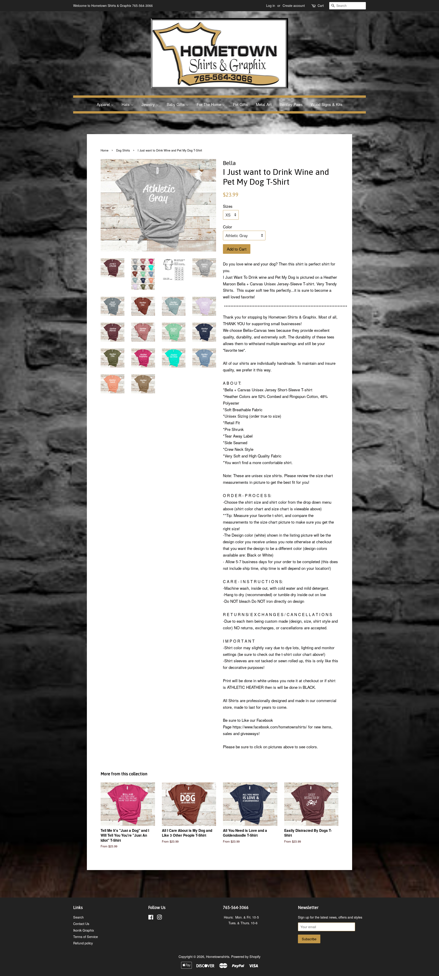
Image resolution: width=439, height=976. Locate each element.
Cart (321, 5)
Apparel (104, 104)
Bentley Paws (291, 104)
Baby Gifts (176, 104)
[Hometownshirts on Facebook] (150, 917)
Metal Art (264, 104)
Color (227, 227)
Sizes (228, 206)
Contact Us (81, 923)
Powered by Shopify (245, 956)
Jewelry (149, 104)
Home (104, 150)
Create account (294, 5)
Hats (126, 104)
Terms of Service (85, 936)
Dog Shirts (123, 150)
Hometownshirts (217, 956)
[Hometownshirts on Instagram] (159, 917)
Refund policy (83, 943)
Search (78, 917)
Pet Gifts (240, 104)
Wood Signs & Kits (327, 104)
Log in (270, 5)
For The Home (209, 104)
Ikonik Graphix (83, 930)
